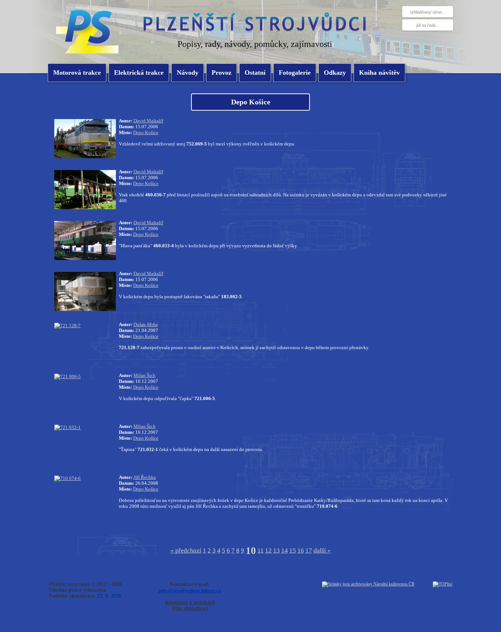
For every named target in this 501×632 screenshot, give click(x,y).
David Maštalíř (148, 120)
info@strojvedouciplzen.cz (190, 590)
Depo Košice (145, 132)
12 (268, 550)
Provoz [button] (221, 72)
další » (322, 550)
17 (309, 550)
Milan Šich (145, 375)
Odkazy (335, 72)
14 (284, 550)
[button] (139, 72)
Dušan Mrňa (146, 324)
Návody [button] (187, 72)
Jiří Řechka (145, 477)
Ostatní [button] (255, 72)
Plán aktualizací (190, 608)
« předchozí (186, 550)
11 (260, 550)
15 (292, 550)
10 (251, 550)
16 (300, 550)
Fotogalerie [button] (295, 72)
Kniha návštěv (379, 72)
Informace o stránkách (190, 602)
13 (276, 550)
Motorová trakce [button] (77, 72)
